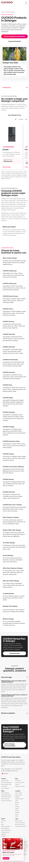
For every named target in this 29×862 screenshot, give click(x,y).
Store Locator (18, 793)
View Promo (6, 858)
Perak (16, 804)
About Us (3, 820)
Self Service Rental (20, 786)
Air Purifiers (4, 786)
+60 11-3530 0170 (16, 769)
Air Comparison (5, 828)
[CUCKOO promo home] (7, 2)
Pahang (17, 806)
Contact (3, 836)
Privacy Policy (18, 820)
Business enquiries (8, 713)
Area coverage (6, 677)
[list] (14, 146)
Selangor (17, 796)
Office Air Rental (5, 798)
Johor (16, 800)
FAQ (2, 822)
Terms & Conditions (20, 822)
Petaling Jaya (7, 87)
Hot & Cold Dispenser (6, 782)
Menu (26, 3)
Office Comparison (6, 830)
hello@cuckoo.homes (11, 771)
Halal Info (3, 834)
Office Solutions (5, 793)
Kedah (16, 816)
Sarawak (17, 812)
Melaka (17, 808)
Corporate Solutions (6, 795)
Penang (17, 802)
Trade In (17, 784)
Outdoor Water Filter (6, 784)
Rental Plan (18, 780)
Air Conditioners (5, 788)
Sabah (16, 810)
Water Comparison (5, 826)
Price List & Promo (19, 782)
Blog (2, 824)
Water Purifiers (5, 780)
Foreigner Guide (5, 832)
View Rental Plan (14, 653)
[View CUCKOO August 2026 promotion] (13, 843)
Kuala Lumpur (18, 795)
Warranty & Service (20, 824)
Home (2, 12)
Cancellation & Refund (20, 826)
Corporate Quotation (14, 41)
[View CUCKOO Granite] (11, 134)
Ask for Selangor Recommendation (14, 36)
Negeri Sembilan (19, 798)
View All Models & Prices (14, 115)
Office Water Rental (6, 796)
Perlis (16, 814)
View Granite (7, 167)
